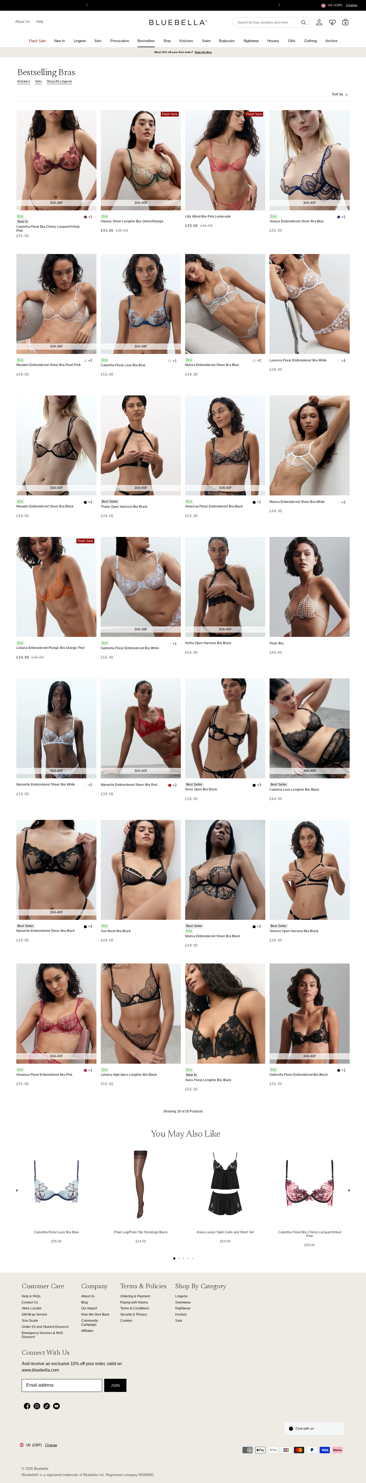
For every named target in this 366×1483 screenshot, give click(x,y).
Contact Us (30, 1302)
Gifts (292, 41)
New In (59, 41)
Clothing (310, 41)
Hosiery (273, 41)
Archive (331, 41)
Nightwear (251, 41)
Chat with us (305, 1428)
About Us (22, 22)
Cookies (126, 1321)
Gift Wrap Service (34, 1314)
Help (39, 22)
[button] (279, 5)
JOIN (115, 1386)
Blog (84, 1302)
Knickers (186, 41)
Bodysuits (227, 41)
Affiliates (87, 1331)
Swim (206, 41)
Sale (178, 1321)
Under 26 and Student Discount (45, 1327)
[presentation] (17, 1191)
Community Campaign (89, 1323)
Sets (98, 41)
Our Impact (89, 1308)
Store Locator (32, 1308)
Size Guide (30, 1321)
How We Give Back (95, 1314)
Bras (167, 41)
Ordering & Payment (135, 1296)
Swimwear (183, 1302)
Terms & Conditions (134, 1308)
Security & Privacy (133, 1314)
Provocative (119, 41)
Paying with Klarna (134, 1302)
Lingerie (80, 41)
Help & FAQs (31, 1296)
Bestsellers (146, 41)
